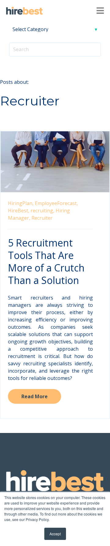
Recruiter (42, 217)
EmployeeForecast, (56, 203)
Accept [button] (55, 533)
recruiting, (42, 210)
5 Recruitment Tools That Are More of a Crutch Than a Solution (46, 261)
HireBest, (18, 210)
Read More (34, 396)
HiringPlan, (21, 203)
